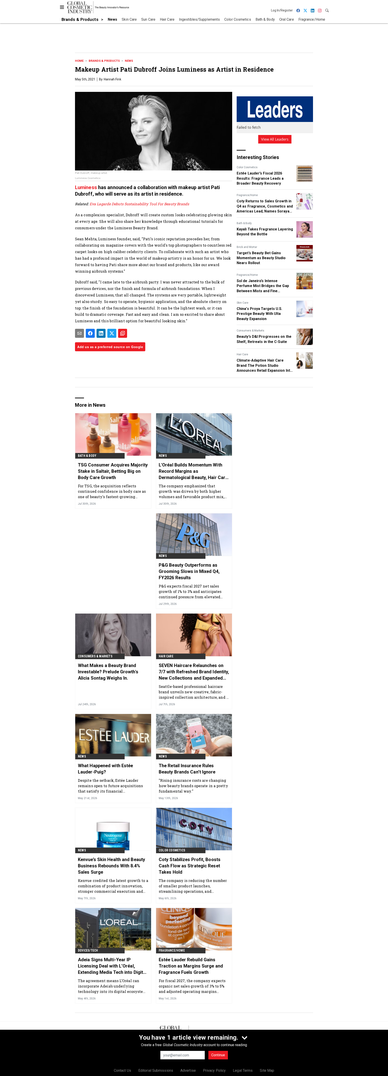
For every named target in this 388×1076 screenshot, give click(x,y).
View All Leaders (275, 139)
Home (79, 60)
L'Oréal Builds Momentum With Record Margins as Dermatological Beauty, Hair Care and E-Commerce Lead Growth (193, 471)
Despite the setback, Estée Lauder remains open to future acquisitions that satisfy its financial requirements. (110, 785)
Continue (218, 1055)
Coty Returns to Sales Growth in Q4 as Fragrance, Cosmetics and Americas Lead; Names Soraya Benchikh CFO (265, 206)
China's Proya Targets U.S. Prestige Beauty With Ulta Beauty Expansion (259, 314)
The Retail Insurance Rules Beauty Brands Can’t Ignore (187, 769)
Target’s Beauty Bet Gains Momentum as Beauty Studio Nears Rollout (261, 258)
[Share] (90, 333)
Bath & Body (244, 223)
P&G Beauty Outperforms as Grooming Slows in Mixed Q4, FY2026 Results (189, 571)
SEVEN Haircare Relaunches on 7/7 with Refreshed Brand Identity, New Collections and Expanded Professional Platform (194, 672)
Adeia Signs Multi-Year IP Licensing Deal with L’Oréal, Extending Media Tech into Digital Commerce (112, 966)
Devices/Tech (88, 950)
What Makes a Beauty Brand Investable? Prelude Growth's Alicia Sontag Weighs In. (108, 672)
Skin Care (242, 302)
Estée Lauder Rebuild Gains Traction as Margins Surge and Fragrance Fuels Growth (191, 966)
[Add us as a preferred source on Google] (122, 333)
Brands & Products (104, 60)
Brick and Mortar (247, 247)
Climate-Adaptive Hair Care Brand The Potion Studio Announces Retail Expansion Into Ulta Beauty (264, 365)
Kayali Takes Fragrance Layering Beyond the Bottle (265, 231)
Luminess (86, 187)
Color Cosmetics (247, 167)
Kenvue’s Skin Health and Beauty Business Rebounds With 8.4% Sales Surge (111, 866)
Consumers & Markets (250, 330)
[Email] (79, 333)
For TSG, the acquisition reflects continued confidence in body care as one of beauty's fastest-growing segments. (112, 491)
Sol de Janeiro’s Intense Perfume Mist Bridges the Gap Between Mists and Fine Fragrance (263, 286)
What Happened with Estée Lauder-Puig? (105, 769)
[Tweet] (111, 333)
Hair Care (242, 354)
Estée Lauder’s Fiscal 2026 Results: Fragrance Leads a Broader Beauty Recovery (260, 178)
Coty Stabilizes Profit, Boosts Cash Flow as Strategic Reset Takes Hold (189, 866)
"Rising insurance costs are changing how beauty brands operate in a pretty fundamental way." (193, 785)
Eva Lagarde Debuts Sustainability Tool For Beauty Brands (139, 203)
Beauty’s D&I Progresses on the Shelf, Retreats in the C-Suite (264, 339)
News (129, 60)
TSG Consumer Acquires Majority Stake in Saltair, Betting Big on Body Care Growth (113, 471)
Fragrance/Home (247, 195)
